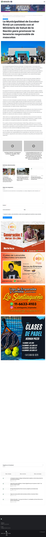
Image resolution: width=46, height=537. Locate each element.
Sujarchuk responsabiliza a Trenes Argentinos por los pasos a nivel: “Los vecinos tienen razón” (23, 178)
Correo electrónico (7, 209)
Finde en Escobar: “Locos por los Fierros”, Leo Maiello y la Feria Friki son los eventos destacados (26, 500)
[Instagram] (44, 532)
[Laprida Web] (6, 2)
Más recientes (23, 473)
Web (25, 209)
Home (4, 15)
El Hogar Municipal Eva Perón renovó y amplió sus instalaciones (36, 178)
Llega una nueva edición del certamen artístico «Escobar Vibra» (24, 494)
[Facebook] (40, 532)
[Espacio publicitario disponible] (23, 8)
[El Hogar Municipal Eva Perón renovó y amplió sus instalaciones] (37, 171)
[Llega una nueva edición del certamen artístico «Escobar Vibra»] (6, 496)
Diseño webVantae (6, 533)
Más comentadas (37, 473)
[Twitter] (41, 532)
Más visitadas (8, 473)
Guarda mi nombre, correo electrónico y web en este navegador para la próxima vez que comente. (22, 214)
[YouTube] (43, 532)
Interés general (9, 15)
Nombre (4, 205)
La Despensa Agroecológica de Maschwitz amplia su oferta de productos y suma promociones (8, 179)
